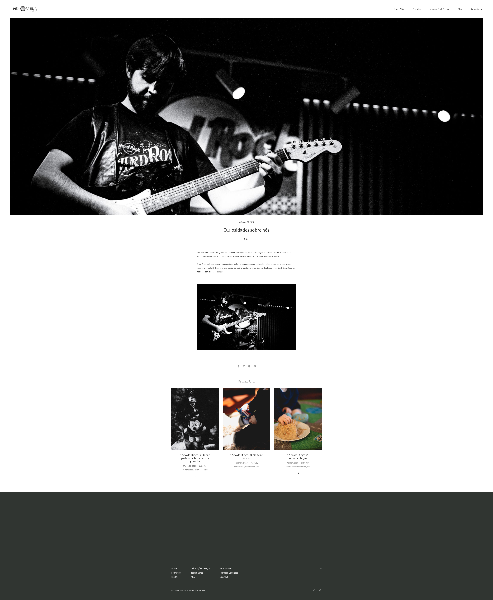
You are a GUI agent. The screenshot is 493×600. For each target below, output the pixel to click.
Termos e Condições (229, 573)
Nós (246, 239)
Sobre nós (399, 9)
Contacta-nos (477, 9)
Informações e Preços (439, 9)
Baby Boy (203, 466)
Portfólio (417, 9)
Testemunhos (197, 573)
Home (174, 568)
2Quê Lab (224, 577)
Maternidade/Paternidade (193, 470)
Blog (460, 9)
